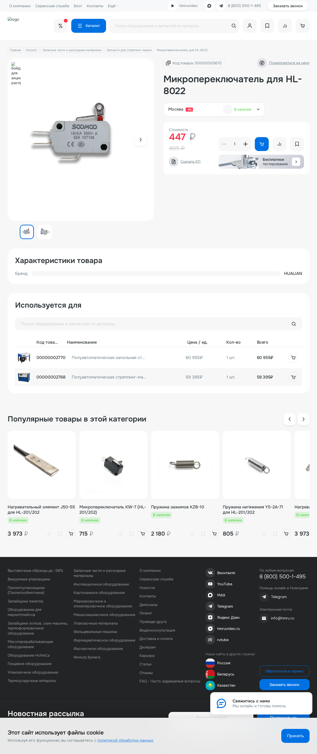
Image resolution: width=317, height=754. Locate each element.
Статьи (145, 664)
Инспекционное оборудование (101, 584)
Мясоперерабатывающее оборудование (30, 644)
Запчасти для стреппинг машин (129, 50)
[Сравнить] (48, 533)
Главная (15, 50)
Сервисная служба (52, 5)
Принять (295, 735)
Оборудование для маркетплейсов (25, 612)
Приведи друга (153, 621)
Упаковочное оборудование (33, 672)
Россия (223, 663)
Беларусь (225, 674)
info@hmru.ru (282, 618)
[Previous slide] (290, 419)
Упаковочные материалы (96, 623)
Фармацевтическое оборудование (104, 640)
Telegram (225, 606)
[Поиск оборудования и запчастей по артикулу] (294, 324)
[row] (158, 357)
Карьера (147, 655)
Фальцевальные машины (95, 631)
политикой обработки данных (125, 740)
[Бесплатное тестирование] (296, 162)
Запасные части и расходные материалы (71, 50)
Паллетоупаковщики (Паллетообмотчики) (26, 590)
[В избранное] (60, 533)
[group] (81, 139)
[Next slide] (141, 140)
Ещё (111, 5)
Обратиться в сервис (284, 671)
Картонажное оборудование (99, 592)
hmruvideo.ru (228, 628)
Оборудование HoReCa (29, 655)
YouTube (224, 584)
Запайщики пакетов (25, 601)
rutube (223, 639)
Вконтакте (226, 572)
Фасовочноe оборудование (98, 648)
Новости (147, 587)
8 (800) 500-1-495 (244, 5)
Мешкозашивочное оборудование (104, 614)
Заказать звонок (288, 5)
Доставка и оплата (156, 638)
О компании (20, 5)
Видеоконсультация (157, 630)
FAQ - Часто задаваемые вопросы (169, 681)
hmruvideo (188, 5)
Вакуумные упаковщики (29, 579)
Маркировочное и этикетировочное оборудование (103, 604)
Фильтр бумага (87, 657)
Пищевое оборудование (30, 663)
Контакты (95, 5)
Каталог (31, 50)
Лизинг (145, 613)
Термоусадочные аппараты (32, 680)
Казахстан (226, 685)
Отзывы (146, 672)
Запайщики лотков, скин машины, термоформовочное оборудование (38, 628)
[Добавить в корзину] (293, 357)
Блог (78, 5)
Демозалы (148, 604)
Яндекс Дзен (228, 617)
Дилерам (147, 647)
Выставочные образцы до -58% (35, 570)
